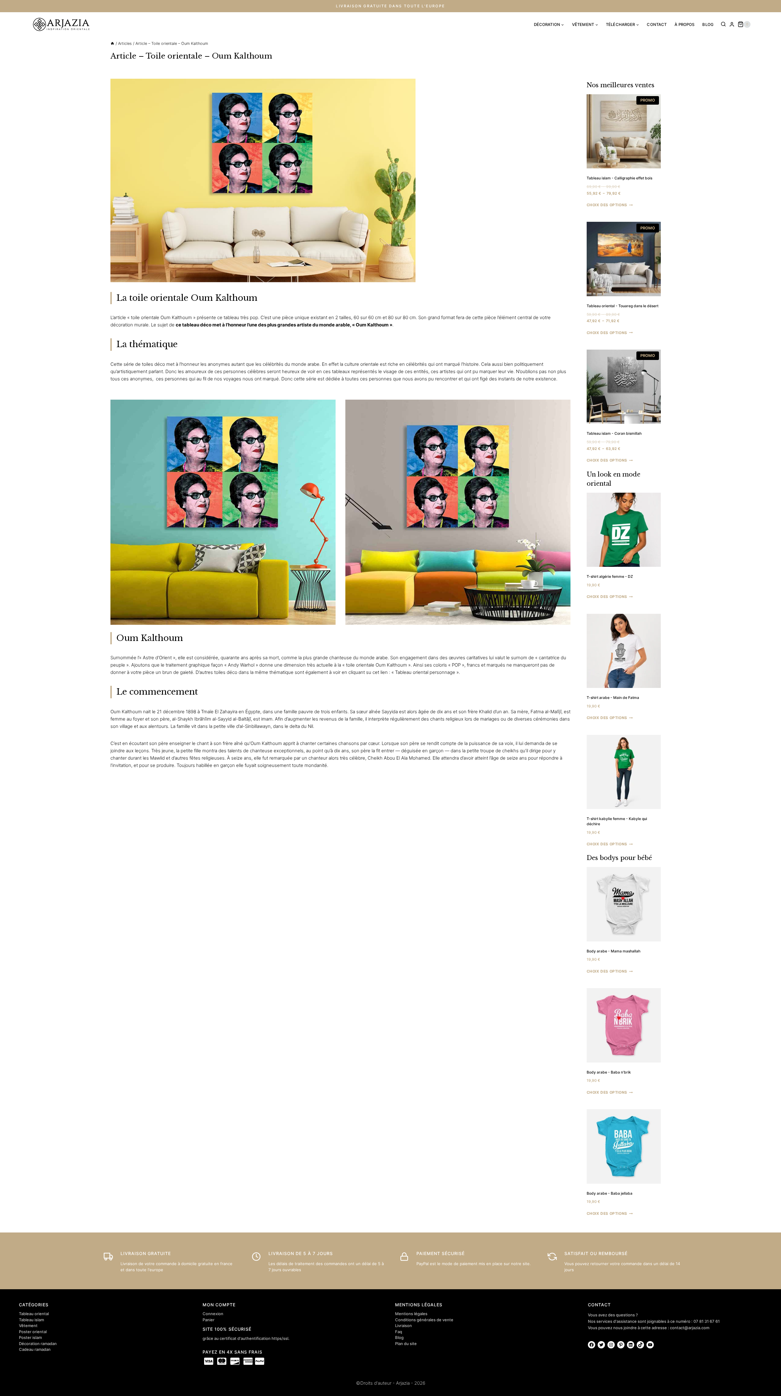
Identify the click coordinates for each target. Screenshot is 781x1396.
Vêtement (28, 1325)
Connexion (213, 1313)
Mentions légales (411, 1313)
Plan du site (406, 1343)
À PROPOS (684, 24)
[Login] (732, 24)
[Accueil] (112, 43)
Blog (399, 1337)
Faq (398, 1331)
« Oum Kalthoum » (372, 325)
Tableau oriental (34, 1313)
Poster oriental (33, 1331)
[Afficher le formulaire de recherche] (723, 24)
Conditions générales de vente (424, 1319)
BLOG (708, 24)
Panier (208, 1319)
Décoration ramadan (38, 1343)
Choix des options (607, 205)
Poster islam (30, 1337)
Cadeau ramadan (35, 1349)
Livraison (403, 1325)
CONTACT (657, 24)
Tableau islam (31, 1319)
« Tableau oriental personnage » (425, 672)
